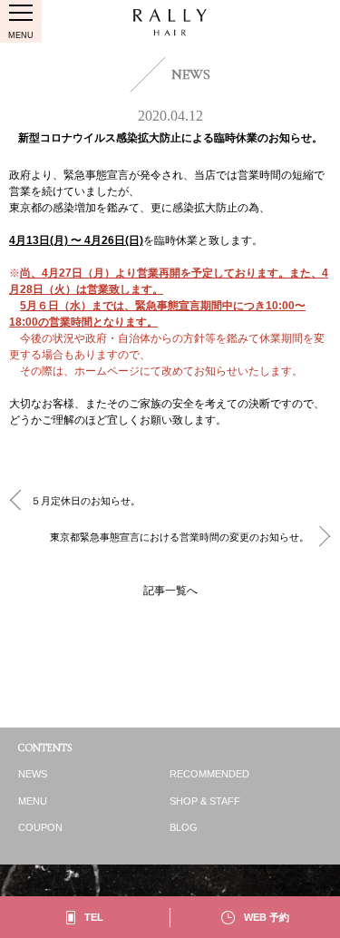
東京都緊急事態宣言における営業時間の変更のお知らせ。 (179, 537)
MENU (32, 801)
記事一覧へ (170, 590)
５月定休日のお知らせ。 (86, 500)
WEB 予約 (266, 917)
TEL (93, 917)
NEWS (32, 773)
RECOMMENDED (209, 773)
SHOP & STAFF (205, 801)
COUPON (40, 827)
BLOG (184, 827)
